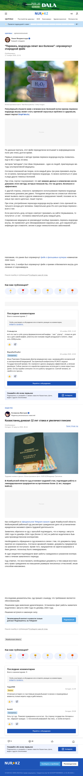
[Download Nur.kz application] (41, 5)
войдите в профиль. (16, 324)
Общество (9, 408)
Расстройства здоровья (26, 19)
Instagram (68, 395)
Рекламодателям (70, 764)
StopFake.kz (23, 114)
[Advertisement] (41, 132)
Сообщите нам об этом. (38, 275)
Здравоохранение (59, 19)
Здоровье (9, 19)
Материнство (73, 19)
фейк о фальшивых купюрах (54, 257)
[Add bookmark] (73, 742)
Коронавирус (46, 19)
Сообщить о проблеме (50, 764)
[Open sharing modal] (52, 741)
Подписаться (69, 620)
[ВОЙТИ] (77, 14)
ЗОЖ (38, 19)
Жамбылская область (13, 639)
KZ (72, 14)
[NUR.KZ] (41, 13)
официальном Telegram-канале (35, 522)
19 (10, 657)
